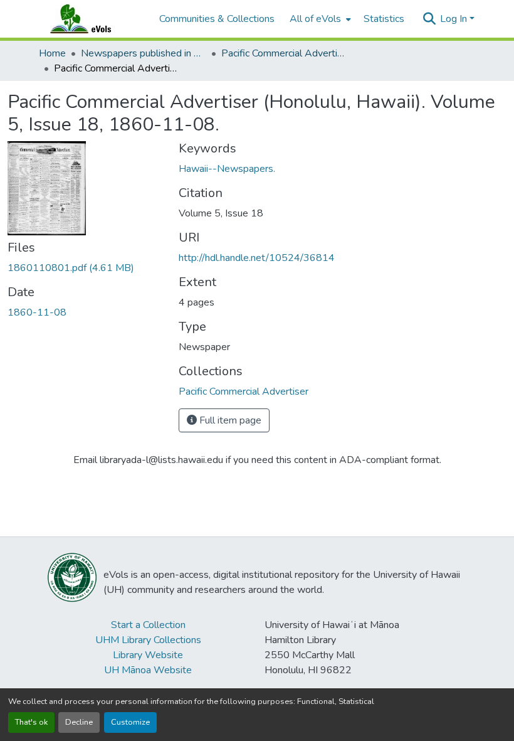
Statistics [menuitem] (384, 19)
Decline (79, 722)
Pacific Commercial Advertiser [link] (284, 53)
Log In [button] (454, 19)
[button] (93, 19)
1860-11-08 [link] (37, 312)
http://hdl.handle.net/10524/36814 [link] (257, 258)
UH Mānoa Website (148, 670)
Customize (130, 722)
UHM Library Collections (148, 640)
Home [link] (52, 53)
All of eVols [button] (315, 19)
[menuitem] (319, 19)
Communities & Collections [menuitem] (217, 19)
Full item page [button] (229, 420)
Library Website (148, 655)
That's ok (31, 722)
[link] (86, 267)
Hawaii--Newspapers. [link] (227, 169)
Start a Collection (148, 625)
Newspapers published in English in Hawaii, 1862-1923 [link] (143, 53)
